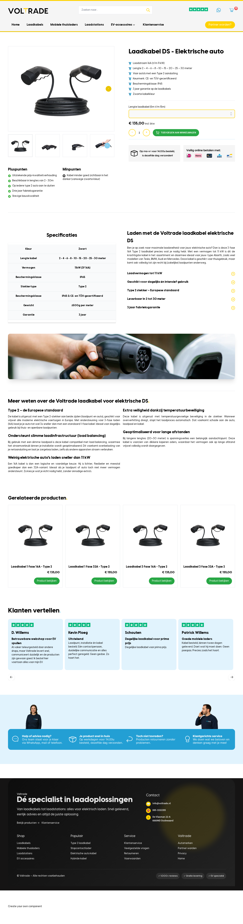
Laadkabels (23, 843)
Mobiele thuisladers (28, 848)
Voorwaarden (132, 858)
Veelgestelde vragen (136, 848)
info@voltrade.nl (159, 803)
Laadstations (24, 853)
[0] (232, 10)
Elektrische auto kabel (83, 853)
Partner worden (187, 848)
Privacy (182, 853)
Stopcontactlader (81, 848)
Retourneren (131, 853)
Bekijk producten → (28, 823)
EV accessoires (25, 858)
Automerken (185, 843)
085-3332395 (156, 810)
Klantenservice (50, 823)
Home (181, 858)
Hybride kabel (79, 858)
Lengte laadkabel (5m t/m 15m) (147, 107)
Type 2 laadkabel (81, 843)
